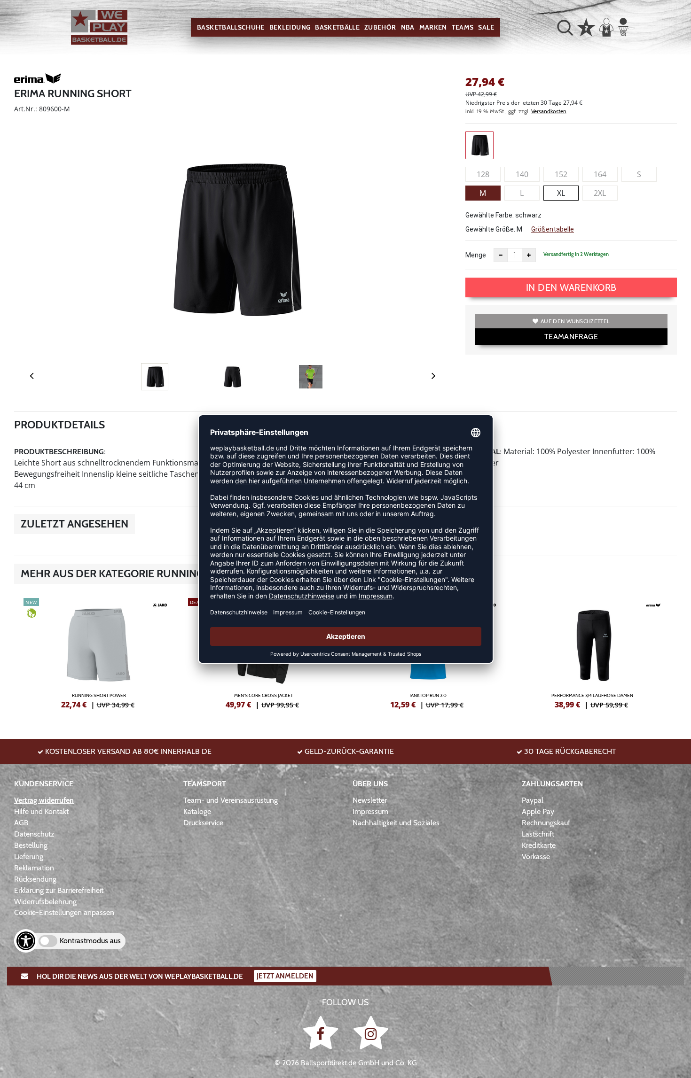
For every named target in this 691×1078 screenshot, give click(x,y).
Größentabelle (552, 229)
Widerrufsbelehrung (45, 901)
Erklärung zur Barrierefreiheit (58, 890)
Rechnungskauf (546, 822)
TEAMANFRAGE (571, 336)
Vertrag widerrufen (44, 800)
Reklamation (34, 867)
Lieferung (28, 856)
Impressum (370, 811)
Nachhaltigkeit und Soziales (396, 822)
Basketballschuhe (231, 27)
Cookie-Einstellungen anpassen (64, 912)
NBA (408, 27)
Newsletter (370, 800)
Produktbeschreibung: (60, 451)
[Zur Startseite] (99, 27)
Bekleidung (290, 27)
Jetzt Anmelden (285, 976)
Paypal (532, 800)
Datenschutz (34, 834)
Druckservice (203, 822)
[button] (565, 27)
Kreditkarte (539, 845)
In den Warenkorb (571, 287)
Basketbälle (337, 27)
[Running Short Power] (99, 652)
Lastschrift (538, 834)
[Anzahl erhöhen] (529, 255)
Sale (486, 27)
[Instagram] (371, 1032)
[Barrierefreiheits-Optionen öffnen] (26, 941)
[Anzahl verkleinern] (501, 255)
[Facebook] (322, 1032)
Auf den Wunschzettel (575, 321)
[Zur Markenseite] (37, 80)
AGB (21, 822)
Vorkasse (536, 856)
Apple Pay (538, 811)
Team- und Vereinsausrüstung (230, 800)
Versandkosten (548, 111)
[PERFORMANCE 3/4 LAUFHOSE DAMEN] (592, 652)
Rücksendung (35, 879)
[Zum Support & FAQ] (586, 26)
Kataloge (197, 811)
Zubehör (380, 27)
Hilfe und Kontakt (41, 811)
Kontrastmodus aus (90, 940)
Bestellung (30, 845)
